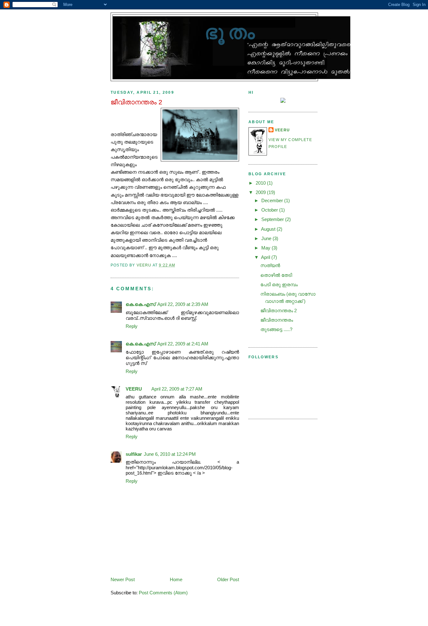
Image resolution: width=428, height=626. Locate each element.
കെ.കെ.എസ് (140, 304)
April (266, 257)
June (267, 238)
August (269, 229)
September (273, 219)
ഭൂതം (232, 32)
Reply (132, 326)
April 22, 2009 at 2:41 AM (182, 343)
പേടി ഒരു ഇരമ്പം (279, 284)
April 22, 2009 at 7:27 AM (176, 389)
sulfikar (134, 454)
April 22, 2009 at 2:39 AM (182, 304)
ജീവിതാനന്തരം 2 (278, 310)
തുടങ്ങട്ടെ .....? (276, 329)
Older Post (228, 579)
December (272, 200)
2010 (261, 183)
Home (176, 579)
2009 (261, 192)
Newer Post (123, 579)
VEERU (134, 389)
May (266, 247)
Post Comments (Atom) (163, 592)
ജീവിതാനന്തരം (276, 320)
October (270, 210)
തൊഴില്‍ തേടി (276, 275)
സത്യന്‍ (270, 265)
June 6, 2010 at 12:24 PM (170, 454)
